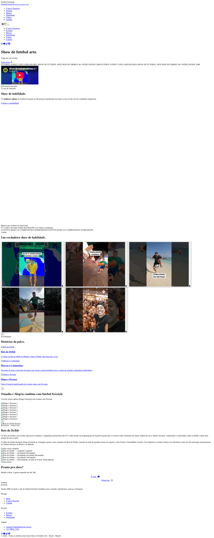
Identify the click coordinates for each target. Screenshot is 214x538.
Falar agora (5, 62)
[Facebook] (9, 44)
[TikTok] (7, 44)
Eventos (9, 11)
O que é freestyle (12, 501)
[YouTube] (4, 44)
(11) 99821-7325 (12, 529)
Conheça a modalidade (10, 103)
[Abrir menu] (9, 24)
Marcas (9, 13)
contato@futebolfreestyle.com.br (18, 527)
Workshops (10, 15)
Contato (9, 20)
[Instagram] (2, 44)
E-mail (94, 477)
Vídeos (9, 17)
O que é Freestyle (13, 8)
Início (8, 499)
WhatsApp (105, 480)
